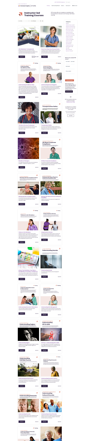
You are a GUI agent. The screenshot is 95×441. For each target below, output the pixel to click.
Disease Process (68, 32)
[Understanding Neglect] (28, 330)
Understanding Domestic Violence (49, 378)
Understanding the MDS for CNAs (26, 84)
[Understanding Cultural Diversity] (51, 401)
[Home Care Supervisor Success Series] (51, 36)
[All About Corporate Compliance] (51, 148)
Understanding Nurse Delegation (49, 84)
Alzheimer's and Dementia (70, 26)
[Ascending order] (29, 21)
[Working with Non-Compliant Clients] (28, 184)
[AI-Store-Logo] (27, 5)
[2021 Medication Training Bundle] (28, 36)
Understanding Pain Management (49, 307)
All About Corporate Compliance (48, 160)
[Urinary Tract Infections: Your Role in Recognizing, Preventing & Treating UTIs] (28, 257)
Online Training (68, 42)
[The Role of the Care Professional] (28, 112)
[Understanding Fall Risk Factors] (28, 366)
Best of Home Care (69, 29)
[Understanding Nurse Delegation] (51, 72)
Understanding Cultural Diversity (49, 414)
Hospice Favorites (68, 36)
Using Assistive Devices (46, 232)
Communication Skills (69, 30)
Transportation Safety (46, 125)
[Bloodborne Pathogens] (28, 148)
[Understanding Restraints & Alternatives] (28, 294)
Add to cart (22, 56)
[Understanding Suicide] (51, 257)
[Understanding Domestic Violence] (51, 366)
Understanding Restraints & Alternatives (28, 307)
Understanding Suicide (46, 270)
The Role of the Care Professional (26, 125)
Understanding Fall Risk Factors (26, 378)
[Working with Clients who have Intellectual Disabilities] (51, 184)
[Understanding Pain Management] (51, 294)
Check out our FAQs (70, 101)
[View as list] (43, 21)
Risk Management (68, 46)
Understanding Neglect (24, 342)
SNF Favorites (68, 49)
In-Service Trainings (69, 39)
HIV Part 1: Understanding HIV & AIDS (50, 342)
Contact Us (63, 2)
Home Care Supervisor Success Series (50, 49)
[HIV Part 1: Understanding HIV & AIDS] (51, 330)
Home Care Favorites (69, 33)
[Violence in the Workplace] (28, 219)
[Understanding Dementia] (28, 401)
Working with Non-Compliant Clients (27, 196)
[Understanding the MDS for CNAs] (28, 72)
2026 (66, 23)
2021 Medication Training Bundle (26, 49)
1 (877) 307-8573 (57, 2)
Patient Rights (68, 43)
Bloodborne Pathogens (24, 160)
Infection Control (68, 40)
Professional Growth (69, 45)
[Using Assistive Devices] (51, 219)
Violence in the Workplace (25, 232)
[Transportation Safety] (51, 112)
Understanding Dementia (24, 414)
